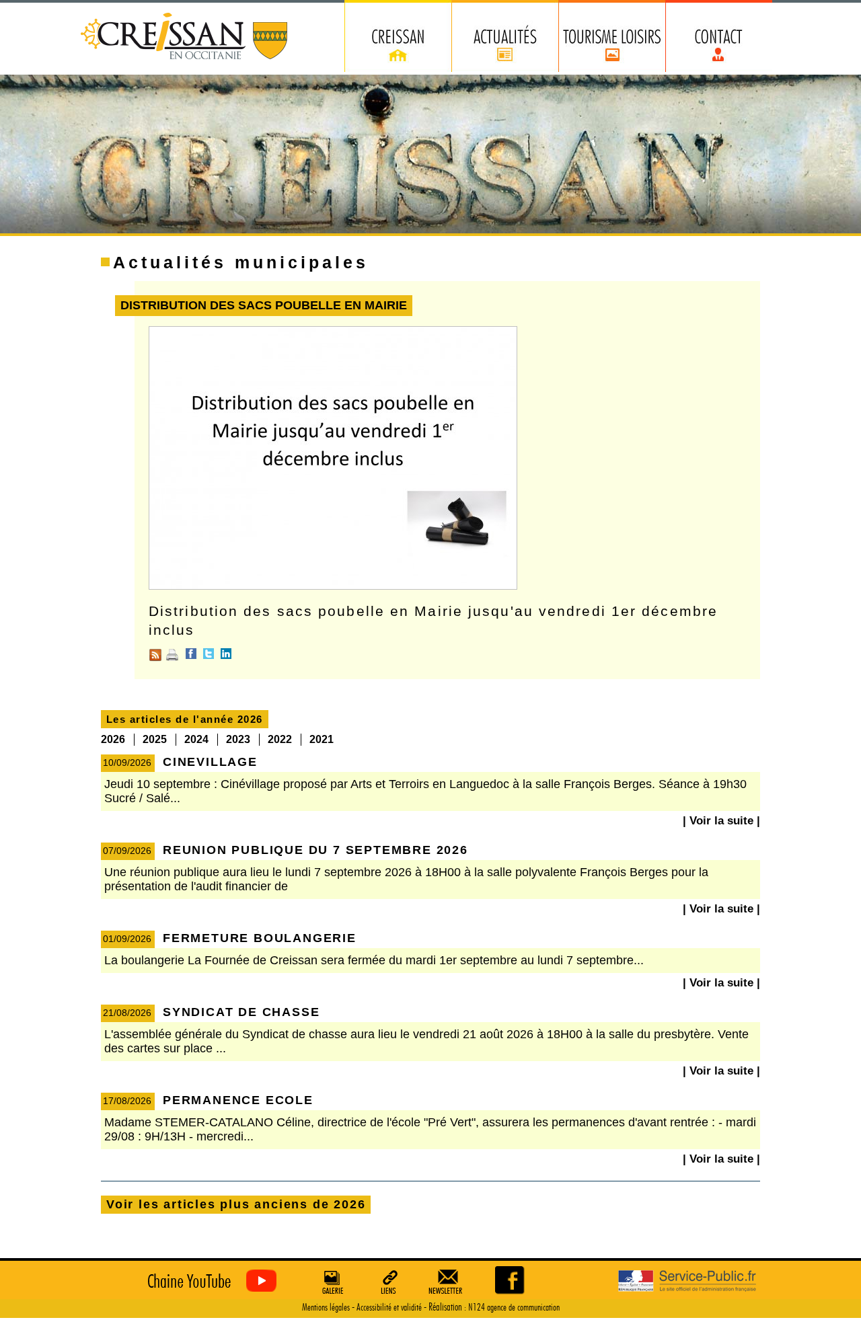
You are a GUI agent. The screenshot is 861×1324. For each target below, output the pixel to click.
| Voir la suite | (721, 820)
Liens (389, 1281)
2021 (321, 739)
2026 (113, 739)
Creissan (184, 37)
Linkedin (226, 653)
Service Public (687, 1281)
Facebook (191, 653)
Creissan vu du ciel (209, 1281)
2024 (196, 739)
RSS (155, 655)
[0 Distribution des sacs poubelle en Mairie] (511, 1279)
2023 (238, 739)
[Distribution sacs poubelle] (333, 587)
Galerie (331, 1281)
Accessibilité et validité (389, 1307)
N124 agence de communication (514, 1307)
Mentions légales (326, 1307)
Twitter (208, 653)
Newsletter (448, 1281)
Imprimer (172, 655)
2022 (280, 739)
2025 (155, 739)
